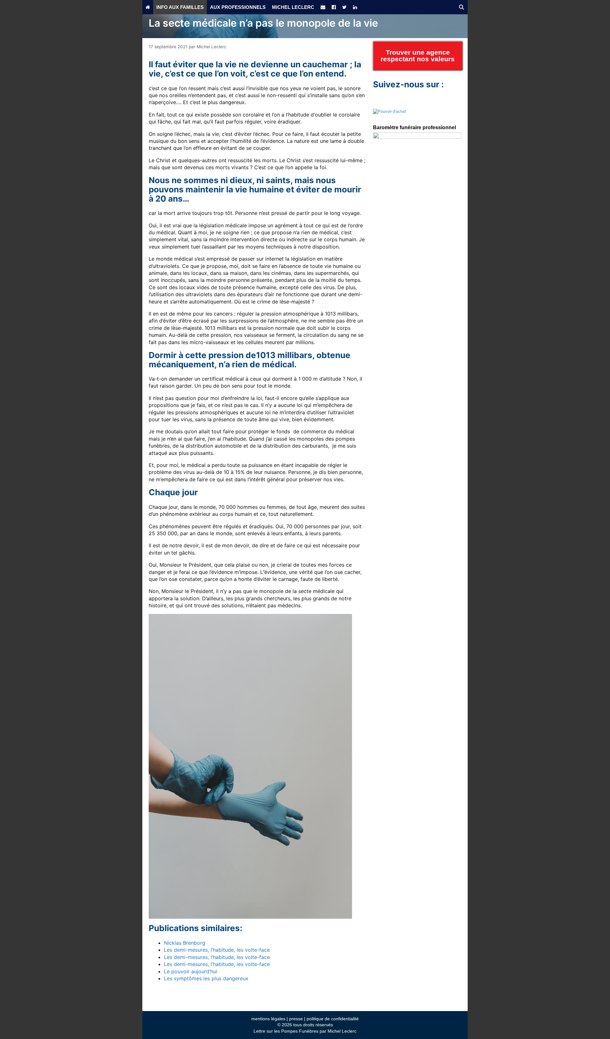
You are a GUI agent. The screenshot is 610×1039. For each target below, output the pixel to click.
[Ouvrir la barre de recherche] (461, 7)
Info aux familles (180, 7)
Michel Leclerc (293, 7)
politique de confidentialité (333, 1018)
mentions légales (268, 1018)
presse (296, 1018)
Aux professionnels (238, 7)
